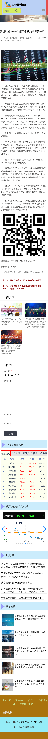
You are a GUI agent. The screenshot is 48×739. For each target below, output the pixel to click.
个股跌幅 (15, 453)
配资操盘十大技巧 (24, 700)
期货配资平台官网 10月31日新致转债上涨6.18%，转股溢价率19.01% (30, 617)
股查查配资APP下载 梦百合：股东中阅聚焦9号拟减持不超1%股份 (30, 666)
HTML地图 (37, 722)
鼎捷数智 (12, 478)
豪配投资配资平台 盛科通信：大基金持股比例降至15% (30, 633)
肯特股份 (12, 489)
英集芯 (12, 482)
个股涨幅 (5, 453)
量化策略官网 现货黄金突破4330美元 (25, 280)
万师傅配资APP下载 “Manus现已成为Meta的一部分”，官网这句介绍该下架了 (23, 575)
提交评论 (10, 434)
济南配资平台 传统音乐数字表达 (16, 582)
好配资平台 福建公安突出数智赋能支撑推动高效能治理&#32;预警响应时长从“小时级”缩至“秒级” (24, 565)
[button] (3, 529)
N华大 (12, 463)
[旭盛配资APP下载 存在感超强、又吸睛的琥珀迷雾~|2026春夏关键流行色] (8, 652)
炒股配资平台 (26, 703)
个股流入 (25, 453)
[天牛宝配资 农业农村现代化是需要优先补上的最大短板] (11, 310)
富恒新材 (12, 470)
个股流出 (35, 453)
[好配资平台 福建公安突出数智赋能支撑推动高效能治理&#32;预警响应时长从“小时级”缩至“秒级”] (35, 310)
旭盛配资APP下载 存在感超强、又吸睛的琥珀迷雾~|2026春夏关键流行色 (31, 651)
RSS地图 (28, 722)
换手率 (43, 453)
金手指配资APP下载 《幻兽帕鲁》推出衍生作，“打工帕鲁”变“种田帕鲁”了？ (30, 683)
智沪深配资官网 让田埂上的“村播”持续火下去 (22, 597)
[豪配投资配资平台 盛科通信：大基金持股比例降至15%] (8, 636)
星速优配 (6, 700)
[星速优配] (16, 4)
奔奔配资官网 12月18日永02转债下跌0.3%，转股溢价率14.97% (22, 287)
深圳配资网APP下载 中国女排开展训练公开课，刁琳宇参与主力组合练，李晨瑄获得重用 (22, 590)
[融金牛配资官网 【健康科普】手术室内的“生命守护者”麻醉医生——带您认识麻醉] (11, 336)
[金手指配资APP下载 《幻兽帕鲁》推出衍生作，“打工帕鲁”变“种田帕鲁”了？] (8, 685)
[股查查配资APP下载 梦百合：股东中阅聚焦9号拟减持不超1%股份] (8, 668)
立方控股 (12, 497)
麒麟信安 (12, 474)
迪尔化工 (12, 485)
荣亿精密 (12, 493)
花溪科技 (12, 467)
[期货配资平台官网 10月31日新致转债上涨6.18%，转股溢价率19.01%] (8, 620)
